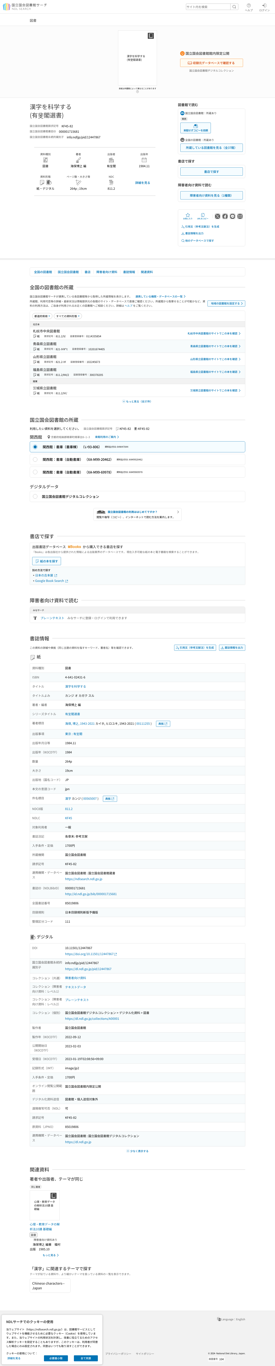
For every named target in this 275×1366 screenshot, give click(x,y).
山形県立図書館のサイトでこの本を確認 (213, 359)
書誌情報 (129, 272)
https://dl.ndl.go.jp (78, 1142)
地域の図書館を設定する (225, 303)
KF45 (68, 818)
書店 (88, 272)
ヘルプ (249, 10)
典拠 (161, 723)
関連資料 (147, 272)
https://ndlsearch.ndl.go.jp (83, 879)
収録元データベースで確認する (214, 63)
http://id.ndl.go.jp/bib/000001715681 (91, 894)
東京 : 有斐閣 (73, 733)
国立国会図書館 (68, 272)
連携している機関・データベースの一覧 (159, 296)
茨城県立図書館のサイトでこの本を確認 (213, 390)
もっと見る (49, 1255)
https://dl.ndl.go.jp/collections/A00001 (92, 1018)
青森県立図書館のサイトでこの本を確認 (213, 346)
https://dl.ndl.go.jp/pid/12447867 (88, 969)
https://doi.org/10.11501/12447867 (89, 954)
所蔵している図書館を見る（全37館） (211, 147)
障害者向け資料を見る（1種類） (211, 195)
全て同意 (86, 1358)
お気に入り (187, 218)
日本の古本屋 (44, 575)
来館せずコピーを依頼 (196, 130)
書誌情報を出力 (194, 233)
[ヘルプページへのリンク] (137, 90)
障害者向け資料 (106, 272)
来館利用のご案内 (105, 437)
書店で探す (211, 171)
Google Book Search (50, 580)
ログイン (264, 10)
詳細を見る (142, 182)
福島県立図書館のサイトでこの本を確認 (213, 372)
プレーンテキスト (52, 618)
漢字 (68, 798)
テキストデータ (75, 987)
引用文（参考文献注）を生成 (202, 226)
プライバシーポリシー (118, 1354)
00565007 (90, 798)
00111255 (143, 723)
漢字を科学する (75, 686)
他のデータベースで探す (199, 240)
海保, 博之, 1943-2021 (80, 723)
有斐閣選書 (72, 714)
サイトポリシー (145, 1354)
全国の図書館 (43, 272)
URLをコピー (202, 218)
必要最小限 (55, 1358)
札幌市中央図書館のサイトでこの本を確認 (212, 333)
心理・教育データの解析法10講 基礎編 (45, 1226)
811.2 (69, 808)
